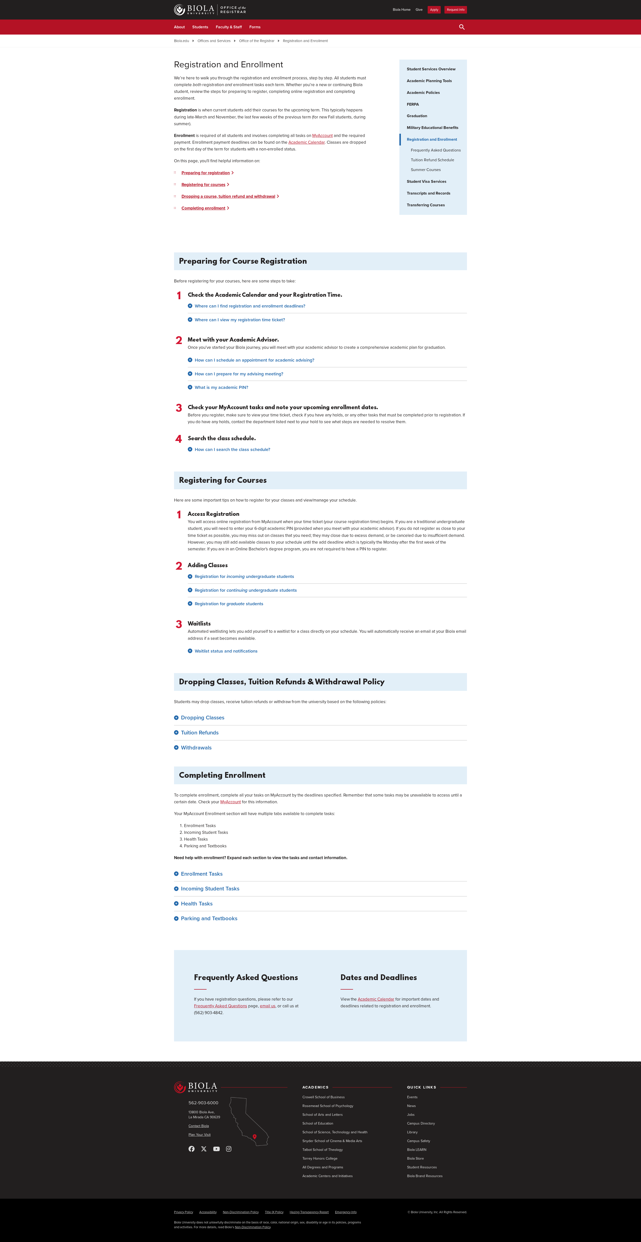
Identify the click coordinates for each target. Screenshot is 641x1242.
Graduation (417, 115)
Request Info (455, 10)
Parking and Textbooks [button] (209, 918)
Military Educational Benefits (432, 127)
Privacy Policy (183, 1212)
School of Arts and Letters (322, 1115)
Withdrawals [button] (196, 747)
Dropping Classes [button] (202, 717)
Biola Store (415, 1158)
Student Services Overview (431, 69)
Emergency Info (346, 1212)
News (411, 1106)
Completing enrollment (203, 208)
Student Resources (422, 1167)
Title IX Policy (274, 1212)
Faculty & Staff (229, 27)
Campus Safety (418, 1141)
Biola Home (402, 10)
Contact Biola (199, 1126)
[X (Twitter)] (204, 1149)
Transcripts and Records (428, 193)
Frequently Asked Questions (436, 150)
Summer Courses (426, 169)
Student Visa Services (426, 181)
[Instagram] (228, 1149)
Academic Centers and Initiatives (327, 1176)
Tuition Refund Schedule (432, 160)
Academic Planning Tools (429, 80)
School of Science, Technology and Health (335, 1132)
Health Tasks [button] (197, 903)
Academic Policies (423, 92)
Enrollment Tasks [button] (202, 874)
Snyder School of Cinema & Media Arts (332, 1141)
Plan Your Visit (200, 1135)
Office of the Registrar (256, 41)
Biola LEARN (416, 1150)
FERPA (413, 104)
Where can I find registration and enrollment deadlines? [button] (250, 306)
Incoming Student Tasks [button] (210, 888)
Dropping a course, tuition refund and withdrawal (228, 196)
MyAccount (322, 135)
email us (267, 1006)
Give (419, 10)
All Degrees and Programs (322, 1167)
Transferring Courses (426, 205)
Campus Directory (421, 1123)
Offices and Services (214, 41)
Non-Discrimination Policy (241, 1212)
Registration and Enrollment (305, 41)
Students (200, 27)
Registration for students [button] (229, 603)
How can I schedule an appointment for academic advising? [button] (254, 360)
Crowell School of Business (323, 1097)
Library (412, 1132)
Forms (255, 27)
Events (412, 1097)
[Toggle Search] (462, 27)
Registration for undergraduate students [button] (244, 576)
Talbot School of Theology (322, 1150)
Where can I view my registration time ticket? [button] (240, 320)
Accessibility (208, 1212)
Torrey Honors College (320, 1158)
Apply (434, 10)
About (179, 27)
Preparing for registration (206, 173)
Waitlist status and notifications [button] (226, 651)
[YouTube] (216, 1149)
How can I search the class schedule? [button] (232, 449)
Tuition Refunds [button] (200, 732)
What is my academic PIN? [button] (221, 387)
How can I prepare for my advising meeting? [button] (239, 374)
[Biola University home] (230, 1087)
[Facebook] (192, 1149)
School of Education (317, 1123)
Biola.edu (181, 41)
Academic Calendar (306, 142)
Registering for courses (203, 184)
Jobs (411, 1115)
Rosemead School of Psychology (327, 1106)
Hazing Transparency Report (309, 1212)
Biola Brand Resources (425, 1176)
